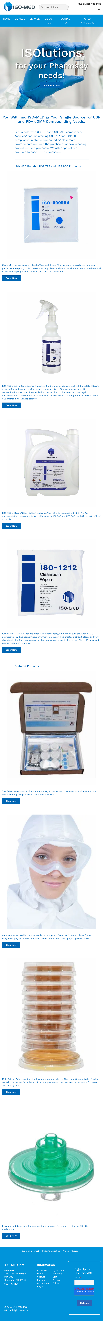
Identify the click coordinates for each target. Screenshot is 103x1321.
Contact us (43, 1283)
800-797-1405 (93, 4)
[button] (99, 9)
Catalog (41, 1277)
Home (40, 1273)
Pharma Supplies (51, 1251)
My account (59, 1270)
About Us (42, 1270)
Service (41, 1280)
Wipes (65, 1251)
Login (40, 1286)
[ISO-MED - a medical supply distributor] (19, 7)
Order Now (11, 278)
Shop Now (11, 801)
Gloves (74, 1251)
